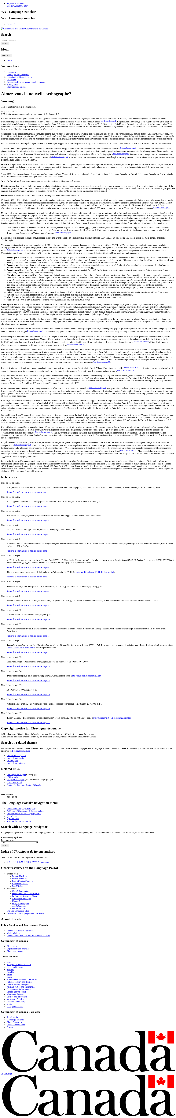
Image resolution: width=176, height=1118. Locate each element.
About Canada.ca (14, 1022)
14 (97, 388)
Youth (9, 1004)
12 (132, 367)
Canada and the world (16, 992)
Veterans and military (16, 1002)
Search (5, 845)
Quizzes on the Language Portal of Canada (25, 913)
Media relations (13, 933)
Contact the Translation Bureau (20, 931)
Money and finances (15, 994)
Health (9, 974)
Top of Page (6, 1073)
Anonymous (43, 862)
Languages (11, 79)
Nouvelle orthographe (16, 763)
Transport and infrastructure (19, 989)
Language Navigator (21, 751)
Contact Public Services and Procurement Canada (28, 935)
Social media (12, 1017)
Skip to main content (15, 3)
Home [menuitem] (9, 60)
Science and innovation (17, 997)
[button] (21, 808)
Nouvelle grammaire (15, 758)
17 (128, 450)
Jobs (8, 962)
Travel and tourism (15, 967)
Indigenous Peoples (15, 999)
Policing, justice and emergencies (21, 987)
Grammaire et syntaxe (16, 755)
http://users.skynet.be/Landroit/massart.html (112, 718)
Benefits (10, 972)
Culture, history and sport (18, 74)
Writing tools (12, 84)
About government (15, 951)
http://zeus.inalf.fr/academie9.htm (86, 676)
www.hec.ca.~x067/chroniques (21, 648)
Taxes (9, 977)
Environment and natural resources (22, 979)
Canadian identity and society (19, 77)
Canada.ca (11, 72)
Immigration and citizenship (19, 964)
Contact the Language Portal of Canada (24, 785)
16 (22, 445)
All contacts (12, 946)
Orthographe (12, 760)
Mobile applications (15, 1020)
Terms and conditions (16, 1024)
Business (10, 969)
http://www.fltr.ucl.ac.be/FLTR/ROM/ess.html (94, 572)
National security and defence (19, 982)
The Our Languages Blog (18, 911)
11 (101, 362)
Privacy (10, 1027)
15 (43, 432)
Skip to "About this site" (17, 6)
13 (125, 370)
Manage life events (15, 1006)
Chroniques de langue (16, 87)
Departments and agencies (18, 949)
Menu (6, 55)
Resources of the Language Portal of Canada (26, 82)
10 (75, 344)
